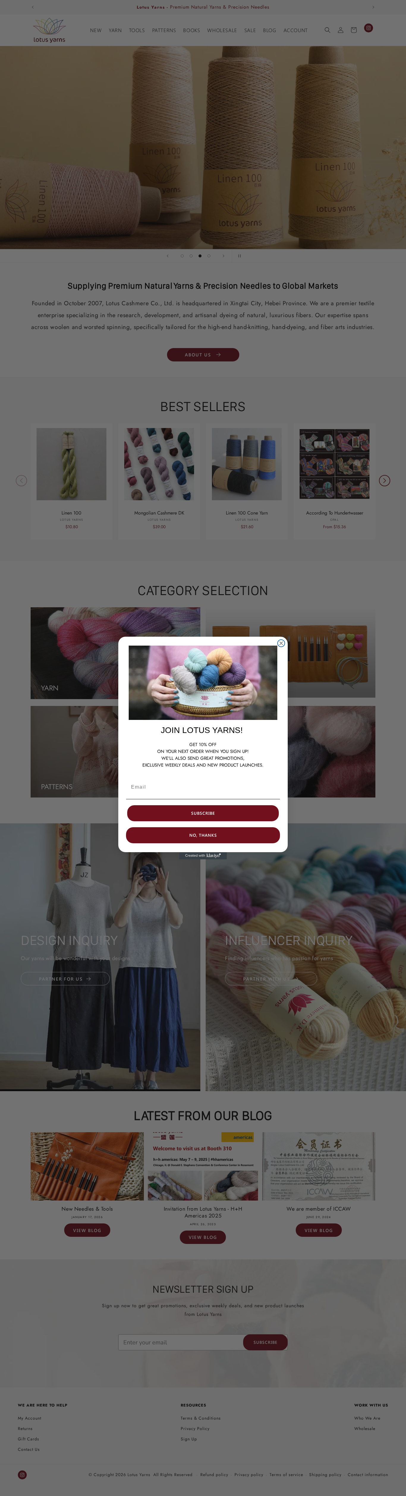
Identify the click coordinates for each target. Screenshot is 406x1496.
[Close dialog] (281, 643)
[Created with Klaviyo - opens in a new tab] (203, 855)
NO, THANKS (203, 835)
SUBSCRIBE (203, 813)
